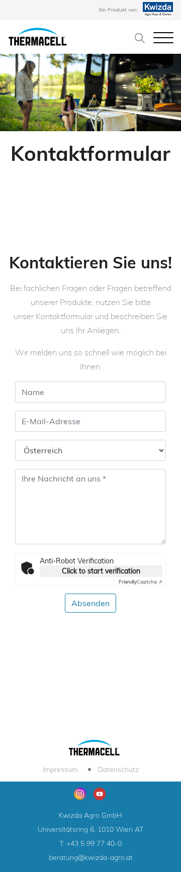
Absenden (90, 603)
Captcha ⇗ (140, 581)
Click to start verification (101, 570)
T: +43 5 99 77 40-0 (90, 843)
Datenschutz (118, 769)
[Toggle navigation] (163, 37)
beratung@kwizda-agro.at (91, 857)
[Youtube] (99, 793)
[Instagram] (80, 794)
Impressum (60, 769)
